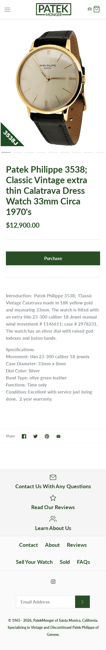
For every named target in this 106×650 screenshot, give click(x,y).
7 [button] (77, 155)
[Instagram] (53, 581)
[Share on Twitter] (35, 436)
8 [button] (88, 155)
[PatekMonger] (53, 9)
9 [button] (100, 155)
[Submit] (82, 602)
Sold (65, 562)
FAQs (83, 562)
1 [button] (6, 155)
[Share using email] (58, 436)
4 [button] (41, 155)
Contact (28, 544)
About (52, 544)
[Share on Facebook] (24, 436)
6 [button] (65, 155)
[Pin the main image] (47, 436)
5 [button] (53, 155)
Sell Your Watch (34, 562)
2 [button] (18, 155)
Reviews (77, 544)
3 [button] (29, 155)
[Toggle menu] (7, 9)
